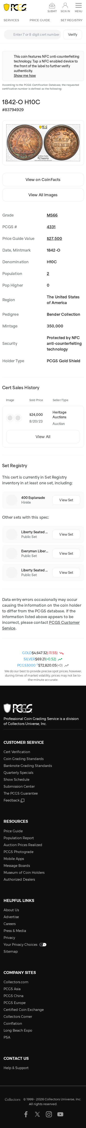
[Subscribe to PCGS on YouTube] (60, 1114)
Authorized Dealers (19, 879)
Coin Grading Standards (23, 759)
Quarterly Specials (18, 773)
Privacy (9, 938)
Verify (72, 34)
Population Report (19, 838)
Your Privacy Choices (20, 944)
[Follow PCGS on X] (37, 1114)
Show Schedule (16, 779)
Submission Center (19, 786)
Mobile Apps (14, 859)
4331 (51, 227)
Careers (10, 924)
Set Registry (71, 20)
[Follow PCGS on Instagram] (49, 1114)
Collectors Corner (18, 1016)
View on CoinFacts (43, 179)
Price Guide (40, 20)
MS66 (52, 215)
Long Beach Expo (18, 1030)
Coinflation (13, 1023)
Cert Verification (17, 752)
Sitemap (11, 951)
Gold (27, 653)
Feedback (12, 800)
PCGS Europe (15, 1003)
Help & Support (16, 1068)
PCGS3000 (27, 665)
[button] (78, 7)
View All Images (43, 195)
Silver (29, 659)
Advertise (11, 917)
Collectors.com (16, 982)
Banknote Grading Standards (28, 766)
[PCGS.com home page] (15, 7)
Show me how (25, 76)
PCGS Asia (12, 989)
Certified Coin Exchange (24, 1010)
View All (43, 437)
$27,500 (54, 238)
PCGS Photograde (18, 852)
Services (11, 20)
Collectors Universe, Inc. (63, 1099)
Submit (52, 11)
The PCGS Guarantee (21, 793)
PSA (7, 1037)
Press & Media (15, 931)
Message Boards (17, 866)
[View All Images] (43, 142)
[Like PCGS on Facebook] (26, 1114)
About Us (11, 910)
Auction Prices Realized (23, 845)
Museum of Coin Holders (24, 872)
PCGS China (13, 996)
